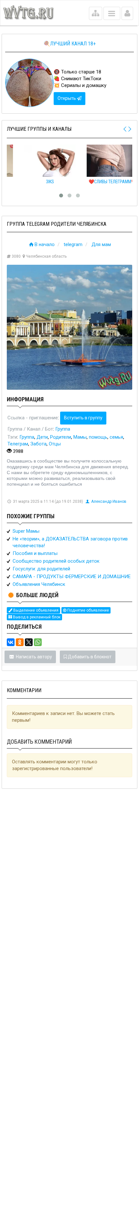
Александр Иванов (108, 501)
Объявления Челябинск (39, 584)
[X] (29, 642)
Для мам (101, 244)
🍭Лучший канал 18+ (70, 44)
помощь (98, 437)
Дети (42, 437)
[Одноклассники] (20, 642)
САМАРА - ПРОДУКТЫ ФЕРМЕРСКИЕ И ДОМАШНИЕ (72, 576)
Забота (38, 444)
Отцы (55, 444)
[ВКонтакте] (11, 642)
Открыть (67, 98)
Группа (62, 429)
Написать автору (33, 656)
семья (116, 437)
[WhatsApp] (38, 642)
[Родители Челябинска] (69, 327)
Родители (60, 437)
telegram (73, 244)
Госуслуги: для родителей (41, 569)
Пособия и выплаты (35, 553)
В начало (45, 244)
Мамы (80, 437)
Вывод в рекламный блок (36, 617)
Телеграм (17, 444)
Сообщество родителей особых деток (56, 561)
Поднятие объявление (87, 610)
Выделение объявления (35, 610)
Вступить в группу (83, 417)
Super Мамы (26, 531)
